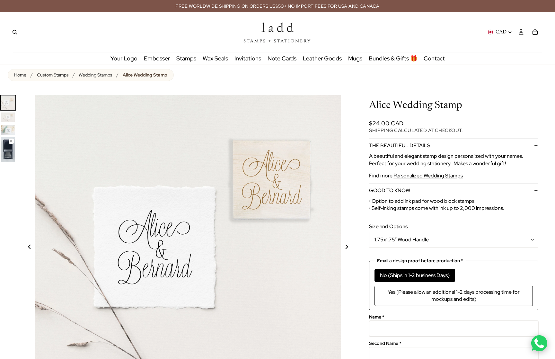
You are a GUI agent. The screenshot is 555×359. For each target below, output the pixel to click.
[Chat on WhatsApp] (539, 343)
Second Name (385, 343)
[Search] (15, 32)
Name (376, 317)
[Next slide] (350, 248)
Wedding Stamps (95, 75)
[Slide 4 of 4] (8, 149)
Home (20, 75)
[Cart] (535, 32)
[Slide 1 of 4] (8, 103)
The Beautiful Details (399, 145)
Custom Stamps (52, 75)
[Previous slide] (26, 248)
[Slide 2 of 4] (8, 117)
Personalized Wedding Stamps (428, 175)
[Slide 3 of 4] (8, 130)
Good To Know (389, 190)
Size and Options (388, 226)
